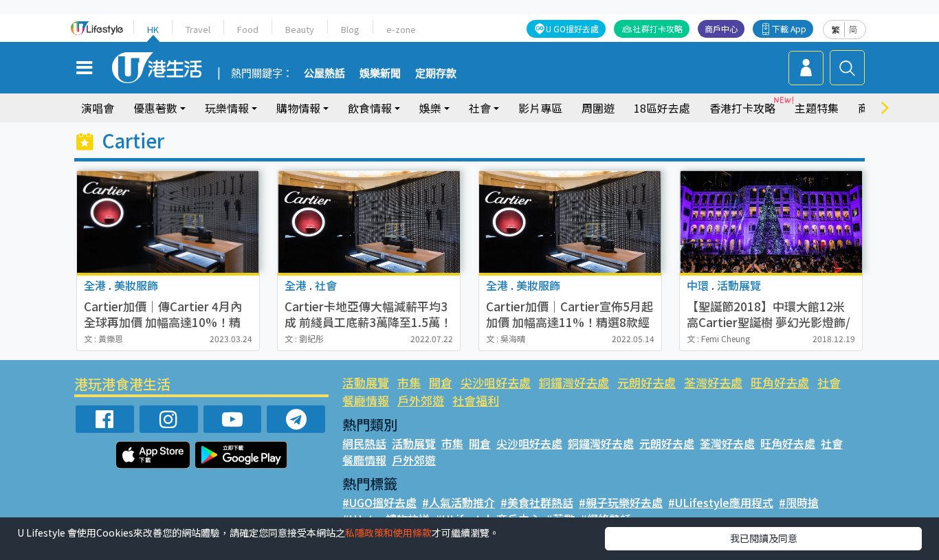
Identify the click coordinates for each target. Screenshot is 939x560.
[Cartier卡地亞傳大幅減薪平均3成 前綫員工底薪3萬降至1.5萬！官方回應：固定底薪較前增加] (369, 221)
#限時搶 (799, 502)
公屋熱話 (324, 73)
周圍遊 (598, 108)
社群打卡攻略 (658, 28)
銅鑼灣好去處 (574, 382)
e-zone (401, 29)
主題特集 (817, 108)
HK (153, 29)
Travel (198, 29)
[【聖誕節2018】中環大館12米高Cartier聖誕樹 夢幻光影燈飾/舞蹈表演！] (771, 221)
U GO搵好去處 (572, 28)
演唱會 (97, 108)
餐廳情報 (365, 400)
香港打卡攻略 (742, 108)
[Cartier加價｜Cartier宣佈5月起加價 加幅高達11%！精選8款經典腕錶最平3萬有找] (570, 221)
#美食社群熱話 (536, 502)
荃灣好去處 (713, 382)
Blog (350, 29)
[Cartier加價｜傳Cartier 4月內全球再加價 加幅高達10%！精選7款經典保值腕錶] (168, 221)
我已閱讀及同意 (763, 538)
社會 (829, 382)
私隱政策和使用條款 (388, 532)
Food (247, 29)
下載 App (789, 28)
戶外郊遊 (420, 400)
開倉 (440, 382)
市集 (409, 382)
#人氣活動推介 (458, 502)
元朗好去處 (646, 382)
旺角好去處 (780, 382)
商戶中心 (721, 28)
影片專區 (540, 108)
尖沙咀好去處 (496, 382)
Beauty (299, 29)
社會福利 (475, 400)
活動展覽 (365, 382)
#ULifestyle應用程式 (720, 502)
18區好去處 (662, 108)
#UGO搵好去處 (379, 502)
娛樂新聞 (380, 73)
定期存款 (435, 73)
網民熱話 (364, 443)
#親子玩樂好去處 (621, 502)
